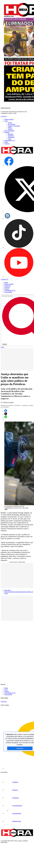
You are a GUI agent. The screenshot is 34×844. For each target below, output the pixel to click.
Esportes (6, 132)
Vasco (9, 139)
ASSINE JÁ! (4, 279)
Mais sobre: (7, 590)
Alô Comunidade (9, 130)
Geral (6, 121)
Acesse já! (4, 116)
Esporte (6, 691)
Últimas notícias (9, 119)
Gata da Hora (8, 292)
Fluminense (11, 137)
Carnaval (7, 143)
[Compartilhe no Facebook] (5, 411)
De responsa (11, 124)
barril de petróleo (9, 592)
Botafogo (10, 134)
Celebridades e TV (9, 140)
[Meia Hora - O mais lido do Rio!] (17, 154)
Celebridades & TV (10, 290)
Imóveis (10, 129)
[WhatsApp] (5, 417)
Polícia (10, 122)
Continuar (19, 748)
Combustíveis (18, 592)
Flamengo (11, 135)
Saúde (10, 127)
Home (6, 142)
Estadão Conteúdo (8, 402)
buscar (4, 344)
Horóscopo (7, 285)
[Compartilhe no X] (5, 414)
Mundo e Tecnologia (14, 126)
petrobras (24, 592)
